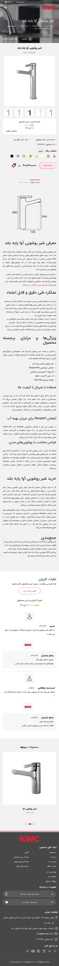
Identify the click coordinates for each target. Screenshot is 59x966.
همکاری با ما (51, 872)
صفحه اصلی (49, 26)
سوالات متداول (51, 881)
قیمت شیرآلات (36, 26)
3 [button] (30, 824)
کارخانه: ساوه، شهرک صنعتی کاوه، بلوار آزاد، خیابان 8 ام (33, 928)
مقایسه (24, 38)
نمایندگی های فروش (21, 861)
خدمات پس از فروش (21, 857)
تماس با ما (52, 861)
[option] (29, 785)
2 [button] (32, 824)
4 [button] (27, 824)
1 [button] (34, 824)
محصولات (52, 852)
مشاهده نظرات (11, 131)
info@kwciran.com (45, 933)
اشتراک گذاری (8, 38)
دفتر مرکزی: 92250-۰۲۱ (44, 939)
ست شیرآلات (23, 26)
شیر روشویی (11, 26)
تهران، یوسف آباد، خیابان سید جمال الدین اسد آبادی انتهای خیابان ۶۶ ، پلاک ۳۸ (28, 920)
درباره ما (53, 857)
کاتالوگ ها (52, 876)
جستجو (21, 2)
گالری (27, 852)
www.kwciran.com (16, 962)
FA (9, 2)
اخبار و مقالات (51, 866)
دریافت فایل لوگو (22, 866)
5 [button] (25, 824)
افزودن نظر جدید (29, 590)
